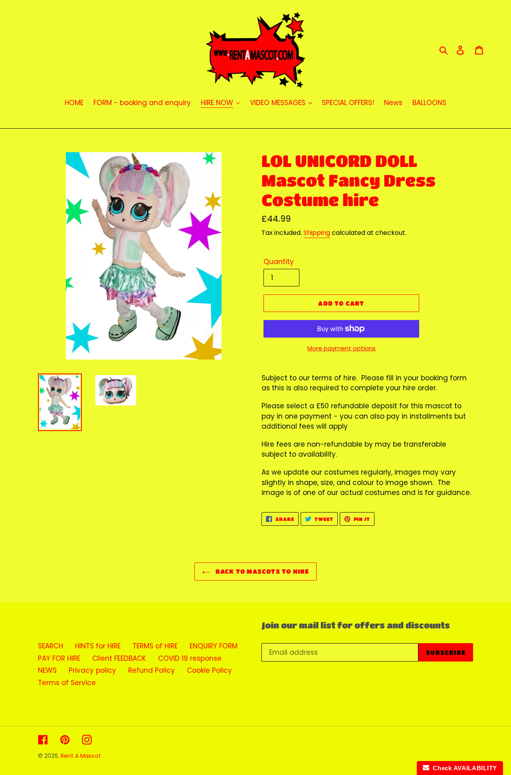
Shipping (316, 232)
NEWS (47, 670)
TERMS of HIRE (155, 646)
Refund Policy (151, 670)
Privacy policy (92, 670)
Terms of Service (67, 683)
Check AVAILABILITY (463, 768)
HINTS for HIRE (98, 646)
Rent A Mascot (81, 756)
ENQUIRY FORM (214, 646)
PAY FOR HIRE (59, 658)
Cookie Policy (209, 670)
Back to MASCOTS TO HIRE (261, 571)
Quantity (278, 261)
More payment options (341, 348)
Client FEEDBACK (119, 658)
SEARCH (50, 646)
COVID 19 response (190, 658)
